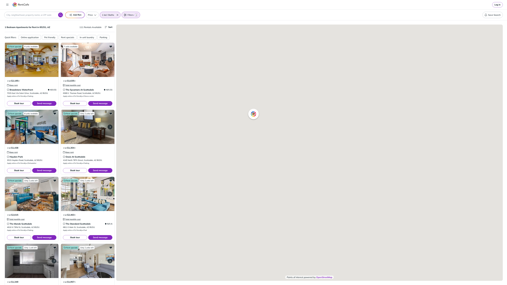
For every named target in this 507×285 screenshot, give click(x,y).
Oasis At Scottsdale (75, 156)
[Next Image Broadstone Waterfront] (54, 60)
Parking (103, 37)
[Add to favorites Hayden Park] (54, 113)
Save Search (494, 15)
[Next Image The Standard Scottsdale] (110, 194)
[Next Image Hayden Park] (54, 127)
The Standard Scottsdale (78, 223)
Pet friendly (49, 37)
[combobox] (34, 15)
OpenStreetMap (324, 277)
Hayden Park (16, 156)
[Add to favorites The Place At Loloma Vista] (54, 247)
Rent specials (67, 37)
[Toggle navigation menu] (7, 5)
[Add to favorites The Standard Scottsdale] (110, 180)
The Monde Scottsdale (21, 223)
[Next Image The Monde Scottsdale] (54, 194)
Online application (30, 37)
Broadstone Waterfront (21, 89)
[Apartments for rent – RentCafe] (21, 5)
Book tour (19, 103)
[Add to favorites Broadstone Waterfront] (54, 46)
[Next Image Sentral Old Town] (110, 261)
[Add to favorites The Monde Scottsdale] (54, 180)
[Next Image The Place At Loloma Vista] (54, 261)
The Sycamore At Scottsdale (80, 89)
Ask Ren (77, 14)
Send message (44, 103)
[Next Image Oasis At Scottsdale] (110, 127)
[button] (117, 15)
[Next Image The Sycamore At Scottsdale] (110, 60)
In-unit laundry (87, 37)
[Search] (60, 15)
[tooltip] (12, 85)
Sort (110, 27)
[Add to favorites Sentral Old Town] (110, 247)
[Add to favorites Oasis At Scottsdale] (110, 113)
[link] (497, 4)
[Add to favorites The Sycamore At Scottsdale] (110, 46)
